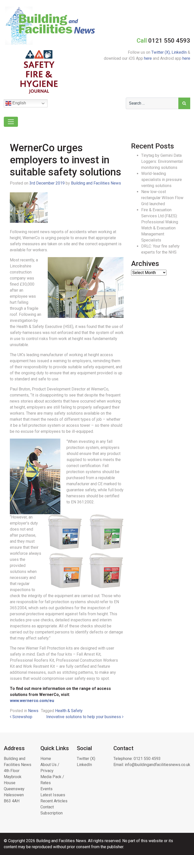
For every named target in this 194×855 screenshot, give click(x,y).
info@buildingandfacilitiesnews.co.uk (157, 764)
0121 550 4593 (147, 758)
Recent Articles (53, 801)
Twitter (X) (86, 758)
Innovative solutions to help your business (84, 716)
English (18, 103)
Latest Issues (52, 794)
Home (45, 758)
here (148, 58)
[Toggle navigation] (11, 122)
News (33, 710)
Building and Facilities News (96, 183)
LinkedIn (179, 52)
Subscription (51, 813)
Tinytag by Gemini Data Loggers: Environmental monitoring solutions (162, 161)
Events (46, 788)
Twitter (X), (161, 52)
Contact (47, 807)
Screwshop (21, 716)
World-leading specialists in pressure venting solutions (161, 179)
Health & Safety (69, 710)
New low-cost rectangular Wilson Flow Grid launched (162, 197)
